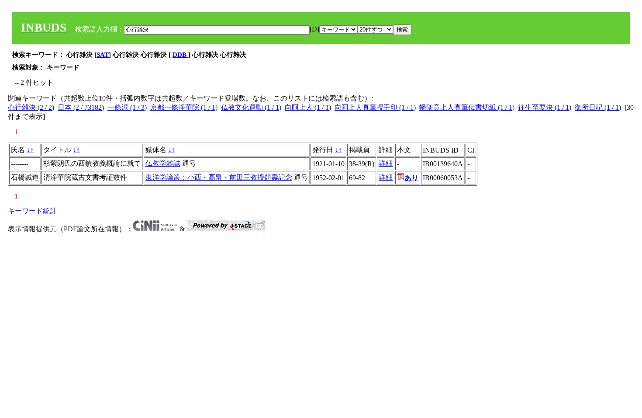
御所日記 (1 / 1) (598, 107)
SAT (103, 54)
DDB (180, 54)
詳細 (386, 163)
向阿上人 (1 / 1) (308, 107)
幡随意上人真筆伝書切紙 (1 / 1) (466, 107)
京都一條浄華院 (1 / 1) (183, 107)
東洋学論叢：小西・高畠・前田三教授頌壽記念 (218, 177)
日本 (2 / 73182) (81, 107)
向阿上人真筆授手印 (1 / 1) (375, 107)
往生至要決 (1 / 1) (544, 107)
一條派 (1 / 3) (127, 107)
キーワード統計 (32, 211)
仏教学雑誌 (162, 163)
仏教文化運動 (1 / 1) (251, 107)
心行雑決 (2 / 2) (31, 107)
